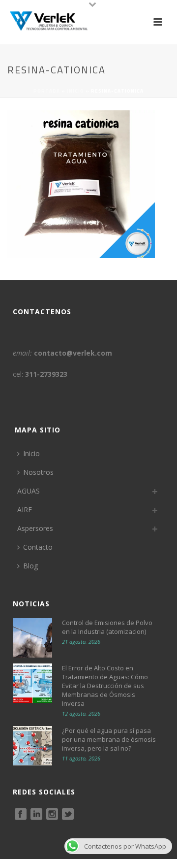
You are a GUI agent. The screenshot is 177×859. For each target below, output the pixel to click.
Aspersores (35, 528)
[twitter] (68, 814)
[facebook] (21, 814)
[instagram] (52, 814)
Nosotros (38, 472)
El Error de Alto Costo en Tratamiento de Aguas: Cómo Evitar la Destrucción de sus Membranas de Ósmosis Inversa (105, 685)
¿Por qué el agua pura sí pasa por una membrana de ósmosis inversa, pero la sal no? (109, 739)
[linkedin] (36, 814)
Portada (46, 91)
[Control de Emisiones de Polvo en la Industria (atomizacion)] (32, 638)
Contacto (38, 547)
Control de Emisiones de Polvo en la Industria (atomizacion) (107, 627)
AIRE (24, 509)
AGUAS (28, 491)
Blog (30, 565)
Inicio (75, 91)
